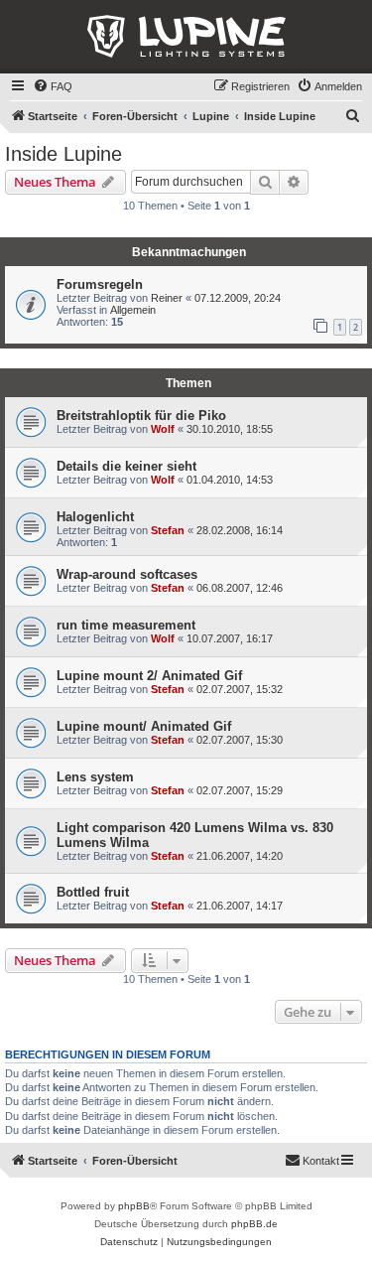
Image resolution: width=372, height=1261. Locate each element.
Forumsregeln (100, 284)
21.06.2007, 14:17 (239, 905)
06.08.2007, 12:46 (239, 588)
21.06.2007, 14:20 (239, 856)
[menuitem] (52, 86)
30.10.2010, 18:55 (229, 429)
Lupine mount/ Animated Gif (144, 726)
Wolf (163, 429)
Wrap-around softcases (127, 574)
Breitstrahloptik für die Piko (141, 415)
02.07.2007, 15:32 (239, 689)
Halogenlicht (95, 516)
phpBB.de (254, 1223)
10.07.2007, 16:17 (229, 638)
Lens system (95, 777)
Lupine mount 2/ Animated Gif (149, 675)
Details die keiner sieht (126, 466)
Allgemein (133, 310)
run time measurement (126, 625)
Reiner (167, 298)
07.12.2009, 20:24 (237, 298)
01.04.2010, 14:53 (229, 480)
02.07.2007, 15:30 (239, 740)
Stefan (168, 530)
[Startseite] (186, 36)
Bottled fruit (93, 892)
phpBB (134, 1205)
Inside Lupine (63, 154)
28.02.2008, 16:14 (239, 530)
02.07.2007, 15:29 (239, 790)
